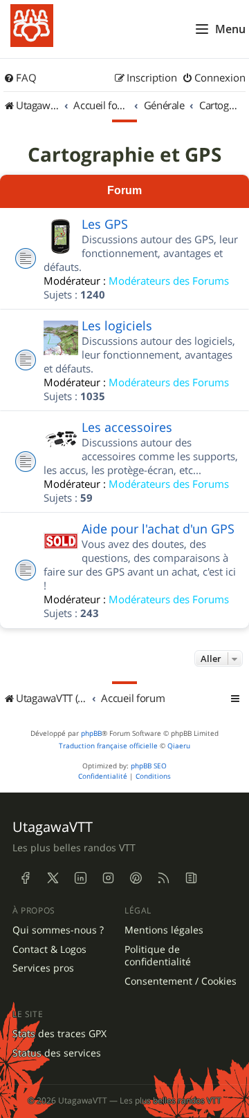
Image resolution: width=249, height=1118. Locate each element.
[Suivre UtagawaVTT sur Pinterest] (135, 878)
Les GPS (105, 224)
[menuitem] (20, 78)
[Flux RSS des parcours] (163, 878)
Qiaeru (178, 745)
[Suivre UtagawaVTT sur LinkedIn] (80, 878)
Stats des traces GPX (59, 1033)
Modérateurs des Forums (169, 280)
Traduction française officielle (108, 745)
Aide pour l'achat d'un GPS (158, 528)
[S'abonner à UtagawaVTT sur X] (52, 878)
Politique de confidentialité (157, 956)
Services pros (43, 968)
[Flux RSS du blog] (190, 878)
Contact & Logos (49, 949)
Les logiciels (117, 325)
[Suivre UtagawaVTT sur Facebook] (24, 878)
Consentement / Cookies (180, 981)
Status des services (56, 1053)
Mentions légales (163, 930)
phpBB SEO (149, 765)
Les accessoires (127, 427)
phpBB (91, 733)
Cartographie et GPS (124, 155)
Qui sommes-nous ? (58, 930)
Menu (230, 29)
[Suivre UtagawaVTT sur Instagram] (107, 878)
